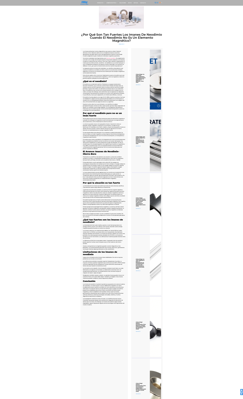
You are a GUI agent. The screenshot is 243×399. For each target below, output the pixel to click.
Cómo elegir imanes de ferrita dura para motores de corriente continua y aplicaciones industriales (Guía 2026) (141, 202)
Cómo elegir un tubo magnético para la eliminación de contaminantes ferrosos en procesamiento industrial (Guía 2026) (140, 264)
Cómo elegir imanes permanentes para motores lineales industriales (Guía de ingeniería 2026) (141, 326)
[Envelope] (241, 390)
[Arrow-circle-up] (241, 393)
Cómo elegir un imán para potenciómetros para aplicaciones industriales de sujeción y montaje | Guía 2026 (141, 78)
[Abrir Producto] (103, 3)
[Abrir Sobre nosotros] (116, 3)
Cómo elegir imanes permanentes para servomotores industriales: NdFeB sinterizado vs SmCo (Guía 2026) (141, 387)
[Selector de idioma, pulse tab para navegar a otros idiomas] (161, 2)
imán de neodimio (111, 58)
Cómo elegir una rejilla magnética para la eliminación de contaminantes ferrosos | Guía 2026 (140, 140)
